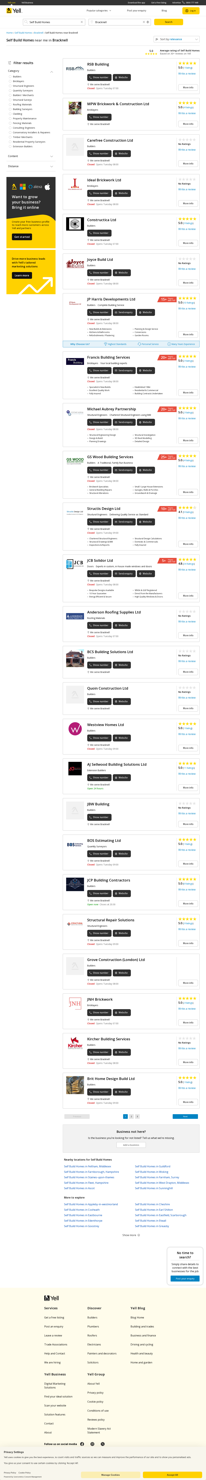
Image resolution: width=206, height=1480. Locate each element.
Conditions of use (98, 1410)
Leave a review (53, 1335)
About (48, 1432)
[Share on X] (103, 1444)
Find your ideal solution (58, 1396)
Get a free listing (158, 2)
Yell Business (27, 2)
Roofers (92, 1335)
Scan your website (55, 1405)
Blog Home (137, 1317)
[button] (82, 22)
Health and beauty (142, 1353)
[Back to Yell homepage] (14, 10)
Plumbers (93, 1326)
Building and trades (142, 1326)
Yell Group (96, 1374)
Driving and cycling (142, 1344)
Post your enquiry (136, 10)
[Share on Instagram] (92, 1444)
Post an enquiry (53, 1326)
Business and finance (143, 1335)
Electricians (94, 1344)
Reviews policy (96, 1419)
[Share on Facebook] (82, 1444)
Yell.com (11, 2)
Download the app (136, 2)
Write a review (187, 73)
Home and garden (141, 1362)
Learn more (22, 275)
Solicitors (92, 1362)
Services (51, 1308)
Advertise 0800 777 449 (185, 2)
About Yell (93, 1383)
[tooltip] (147, 22)
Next (185, 1116)
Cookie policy (95, 1401)
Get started (22, 237)
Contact (49, 1423)
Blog (164, 10)
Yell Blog (138, 1308)
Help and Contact (54, 1353)
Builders (92, 1317)
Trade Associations (55, 1344)
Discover (94, 1308)
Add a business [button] (131, 1144)
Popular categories (97, 10)
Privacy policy (95, 1392)
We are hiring (52, 1362)
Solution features (54, 1414)
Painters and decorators (102, 1353)
